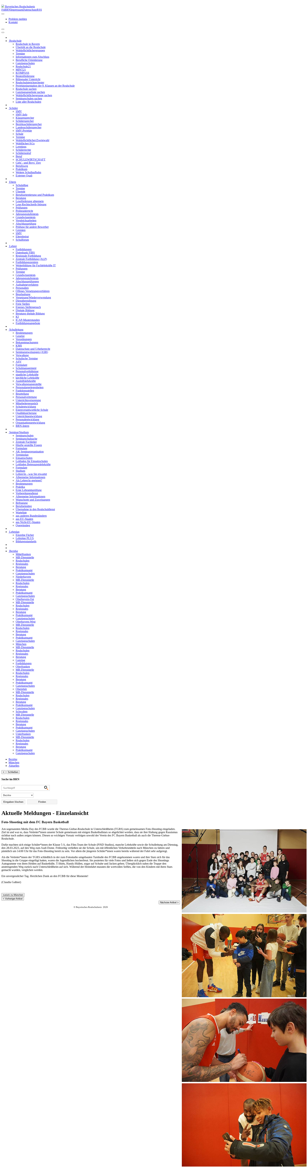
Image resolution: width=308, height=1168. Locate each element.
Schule (19, 133)
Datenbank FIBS (25, 252)
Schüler (13, 108)
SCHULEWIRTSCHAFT (30, 159)
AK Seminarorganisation (30, 451)
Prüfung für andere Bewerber (32, 226)
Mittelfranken (23, 554)
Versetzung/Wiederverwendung (33, 297)
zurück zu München (13, 895)
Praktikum (21, 169)
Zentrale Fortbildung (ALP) (31, 258)
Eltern (12, 181)
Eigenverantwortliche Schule (32, 409)
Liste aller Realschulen (28, 101)
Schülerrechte (23, 149)
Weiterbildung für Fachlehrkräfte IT (36, 265)
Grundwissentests (25, 217)
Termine (20, 53)
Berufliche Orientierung (29, 60)
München (21, 644)
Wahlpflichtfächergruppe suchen (34, 95)
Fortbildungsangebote (28, 323)
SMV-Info (21, 114)
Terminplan (22, 454)
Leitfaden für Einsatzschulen (32, 461)
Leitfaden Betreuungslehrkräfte (33, 464)
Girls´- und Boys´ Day (28, 162)
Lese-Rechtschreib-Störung (31, 204)
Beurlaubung (23, 294)
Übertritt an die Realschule (31, 47)
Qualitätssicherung (26, 413)
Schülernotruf (23, 153)
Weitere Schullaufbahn (28, 172)
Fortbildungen (24, 249)
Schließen (13, 772)
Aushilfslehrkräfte (26, 380)
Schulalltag (22, 185)
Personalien (22, 287)
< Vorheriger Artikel (12, 898)
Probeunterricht (24, 210)
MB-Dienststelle (25, 557)
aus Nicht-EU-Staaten (28, 522)
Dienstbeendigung (26, 300)
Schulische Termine (27, 358)
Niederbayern (23, 576)
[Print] (2, 29)
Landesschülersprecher (28, 127)
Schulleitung (16, 329)
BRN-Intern (22, 425)
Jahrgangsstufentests (27, 214)
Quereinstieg (23, 525)
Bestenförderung (25, 76)
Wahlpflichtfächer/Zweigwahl (32, 140)
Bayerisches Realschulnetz (20, 6)
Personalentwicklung (27, 419)
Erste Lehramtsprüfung (29, 490)
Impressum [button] (17, 9)
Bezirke (13, 551)
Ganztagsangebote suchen (30, 92)
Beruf (19, 156)
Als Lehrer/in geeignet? (29, 480)
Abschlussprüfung (26, 223)
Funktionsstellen (25, 390)
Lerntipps (21, 146)
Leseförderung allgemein (30, 201)
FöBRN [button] (6, 9)
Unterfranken (23, 733)
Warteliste (21, 512)
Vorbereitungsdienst (27, 493)
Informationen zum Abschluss (32, 56)
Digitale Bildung (25, 310)
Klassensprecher (25, 117)
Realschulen (22, 560)
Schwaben (21, 711)
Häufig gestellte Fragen (29, 445)
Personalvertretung (26, 396)
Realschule (15, 40)
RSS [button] (39, 9)
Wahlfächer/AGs (25, 143)
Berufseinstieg (24, 506)
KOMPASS (22, 72)
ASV (19, 361)
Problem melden (18, 19)
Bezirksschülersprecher (29, 124)
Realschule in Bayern (28, 43)
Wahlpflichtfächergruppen (30, 50)
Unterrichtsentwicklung (29, 416)
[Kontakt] (2, 13)
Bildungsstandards (26, 541)
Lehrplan (14, 531)
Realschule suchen (26, 88)
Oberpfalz (21, 689)
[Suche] (2, 32)
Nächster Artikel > (169, 902)
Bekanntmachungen (27, 342)
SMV (19, 111)
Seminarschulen (25, 435)
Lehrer (13, 246)
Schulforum (22, 239)
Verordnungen (24, 339)
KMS (19, 345)
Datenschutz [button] (30, 9)
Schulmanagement (26, 368)
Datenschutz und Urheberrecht (33, 348)
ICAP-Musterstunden (28, 319)
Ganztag (20, 660)
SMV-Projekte (24, 130)
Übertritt (20, 191)
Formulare (21, 364)
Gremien (20, 230)
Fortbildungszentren (27, 262)
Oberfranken (23, 666)
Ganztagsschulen (25, 63)
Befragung (22, 502)
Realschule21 (23, 66)
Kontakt (13, 22)
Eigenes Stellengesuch (28, 307)
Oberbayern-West (25, 621)
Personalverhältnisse (27, 371)
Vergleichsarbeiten (26, 220)
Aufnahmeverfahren (27, 284)
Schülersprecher (25, 120)
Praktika (20, 486)
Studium (20, 470)
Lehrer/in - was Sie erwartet (31, 474)
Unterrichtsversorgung (28, 400)
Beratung (21, 198)
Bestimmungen (24, 332)
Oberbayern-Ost (25, 599)
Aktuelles (14, 765)
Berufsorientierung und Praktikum (35, 194)
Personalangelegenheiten (29, 387)
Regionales (22, 563)
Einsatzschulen (24, 457)
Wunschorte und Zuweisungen (33, 499)
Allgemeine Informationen (30, 477)
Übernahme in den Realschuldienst (35, 509)
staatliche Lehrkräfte (27, 374)
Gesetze (20, 336)
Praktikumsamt (24, 570)
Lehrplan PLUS (25, 538)
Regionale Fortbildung (28, 255)
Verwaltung (22, 355)
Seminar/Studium (19, 432)
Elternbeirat (22, 236)
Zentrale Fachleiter (26, 441)
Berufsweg (22, 165)
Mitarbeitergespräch (27, 403)
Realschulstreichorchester (30, 82)
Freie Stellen (23, 303)
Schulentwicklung (26, 406)
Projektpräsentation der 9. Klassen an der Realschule (45, 85)
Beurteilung (22, 393)
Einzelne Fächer (25, 534)
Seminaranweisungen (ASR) (32, 352)
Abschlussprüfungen (27, 281)
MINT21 (21, 69)
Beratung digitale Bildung (30, 313)
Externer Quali (24, 175)
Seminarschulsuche (26, 438)
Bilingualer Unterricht (28, 79)
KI (17, 316)
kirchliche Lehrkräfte (27, 377)
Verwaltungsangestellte (29, 384)
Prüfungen (21, 207)
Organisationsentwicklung (30, 422)
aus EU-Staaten (24, 518)
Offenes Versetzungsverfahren (33, 291)
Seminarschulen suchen (29, 98)
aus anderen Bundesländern (31, 515)
